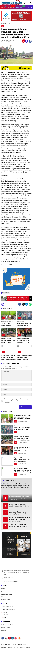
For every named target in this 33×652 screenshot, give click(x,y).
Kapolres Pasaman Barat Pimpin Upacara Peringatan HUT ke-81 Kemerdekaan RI (24, 340)
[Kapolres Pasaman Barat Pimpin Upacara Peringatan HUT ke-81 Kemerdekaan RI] (24, 332)
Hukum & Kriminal (6, 594)
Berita (3, 589)
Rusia (4, 618)
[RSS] (19, 638)
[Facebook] (19, 304)
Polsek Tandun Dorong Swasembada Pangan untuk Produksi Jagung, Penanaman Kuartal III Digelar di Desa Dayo (8, 340)
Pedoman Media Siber (8, 625)
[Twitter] (23, 304)
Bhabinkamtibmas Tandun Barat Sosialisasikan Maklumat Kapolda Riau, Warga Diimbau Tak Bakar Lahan (8, 323)
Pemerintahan (5, 599)
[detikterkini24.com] (11, 2)
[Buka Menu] (27, 3)
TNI (2, 597)
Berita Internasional (9, 609)
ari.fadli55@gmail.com (11, 581)
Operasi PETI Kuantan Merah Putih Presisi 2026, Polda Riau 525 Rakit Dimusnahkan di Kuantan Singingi (8, 357)
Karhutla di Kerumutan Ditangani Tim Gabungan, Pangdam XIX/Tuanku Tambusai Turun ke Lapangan (24, 323)
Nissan (5, 612)
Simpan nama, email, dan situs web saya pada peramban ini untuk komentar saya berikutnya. (16, 401)
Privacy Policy (5, 628)
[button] (24, 3)
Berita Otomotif (8, 607)
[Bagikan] (30, 41)
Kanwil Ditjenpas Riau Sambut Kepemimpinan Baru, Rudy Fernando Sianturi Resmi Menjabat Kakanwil (18, 512)
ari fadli (3, 40)
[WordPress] (12, 638)
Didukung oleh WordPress (9, 647)
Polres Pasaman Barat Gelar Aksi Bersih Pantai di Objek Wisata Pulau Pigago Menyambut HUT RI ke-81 (24, 357)
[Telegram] (26, 304)
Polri (3, 26)
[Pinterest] (9, 638)
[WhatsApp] (30, 304)
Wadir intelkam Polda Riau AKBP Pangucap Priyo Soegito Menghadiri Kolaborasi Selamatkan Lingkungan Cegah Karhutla (19, 518)
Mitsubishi (6, 615)
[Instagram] (15, 638)
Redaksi (3, 630)
